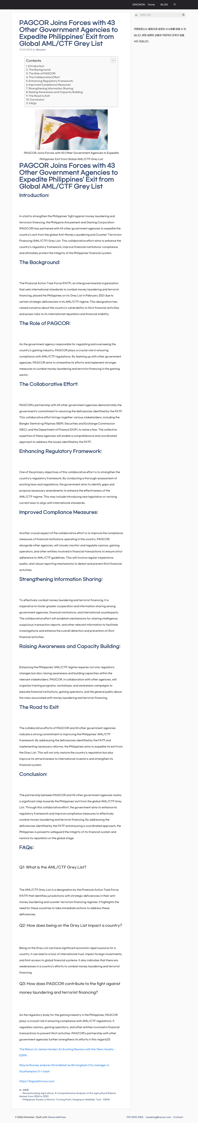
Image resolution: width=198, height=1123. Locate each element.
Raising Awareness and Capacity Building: (56, 92)
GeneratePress (57, 1117)
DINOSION (138, 4)
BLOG (164, 4)
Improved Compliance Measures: (50, 84)
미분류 (26, 1090)
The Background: (40, 69)
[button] (175, 4)
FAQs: (33, 103)
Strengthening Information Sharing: (51, 88)
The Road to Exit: (39, 96)
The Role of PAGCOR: (42, 73)
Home (151, 4)
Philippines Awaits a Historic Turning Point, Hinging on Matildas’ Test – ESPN (66, 1099)
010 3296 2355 (135, 1117)
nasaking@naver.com (158, 1117)
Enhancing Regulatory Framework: (51, 81)
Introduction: (36, 66)
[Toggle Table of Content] (112, 60)
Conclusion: (37, 99)
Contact (178, 1117)
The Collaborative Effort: (44, 77)
